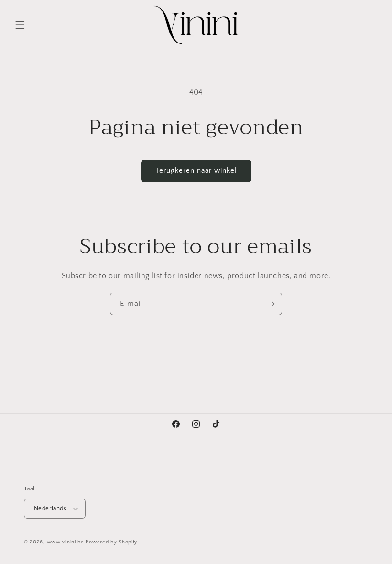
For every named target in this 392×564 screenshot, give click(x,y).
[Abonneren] (271, 304)
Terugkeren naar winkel (196, 170)
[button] (20, 24)
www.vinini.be (65, 542)
